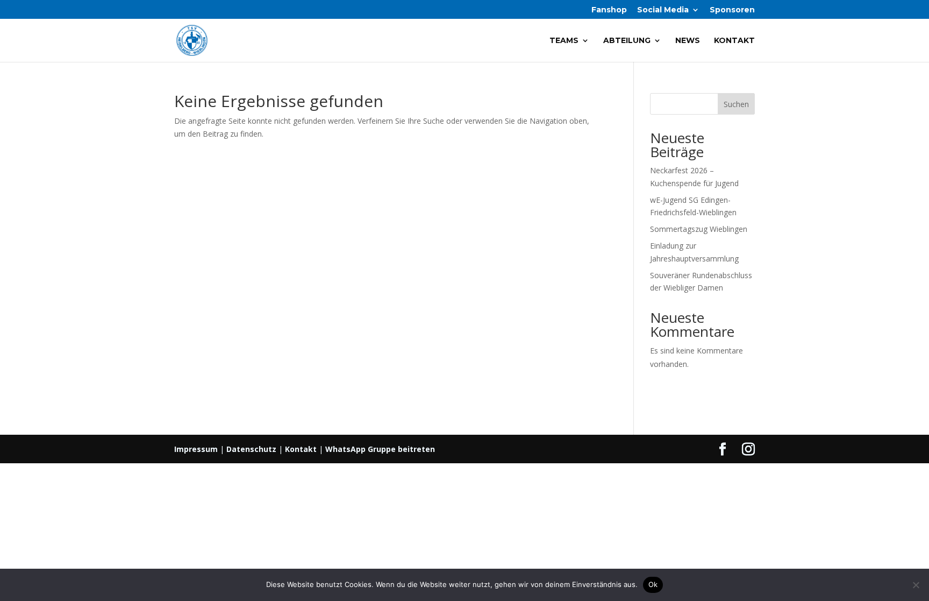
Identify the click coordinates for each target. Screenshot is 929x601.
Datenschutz (251, 449)
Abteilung (627, 41)
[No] (915, 584)
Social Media (663, 10)
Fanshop (609, 10)
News (687, 41)
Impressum (196, 449)
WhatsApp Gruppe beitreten (380, 449)
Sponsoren (732, 10)
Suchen (736, 104)
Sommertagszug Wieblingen (698, 229)
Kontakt (734, 41)
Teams (563, 41)
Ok (653, 584)
